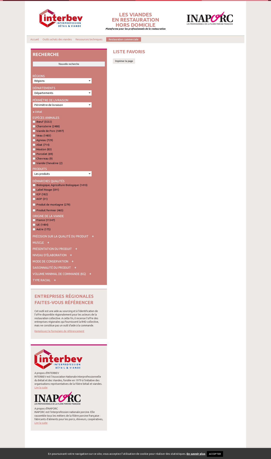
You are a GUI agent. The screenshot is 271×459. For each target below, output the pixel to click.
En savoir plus (196, 453)
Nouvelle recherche (69, 64)
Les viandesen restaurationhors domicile (135, 19)
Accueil (34, 39)
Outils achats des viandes (57, 39)
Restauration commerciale (123, 39)
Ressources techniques (89, 39)
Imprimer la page (124, 61)
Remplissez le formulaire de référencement (59, 331)
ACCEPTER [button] (215, 454)
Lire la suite (41, 387)
